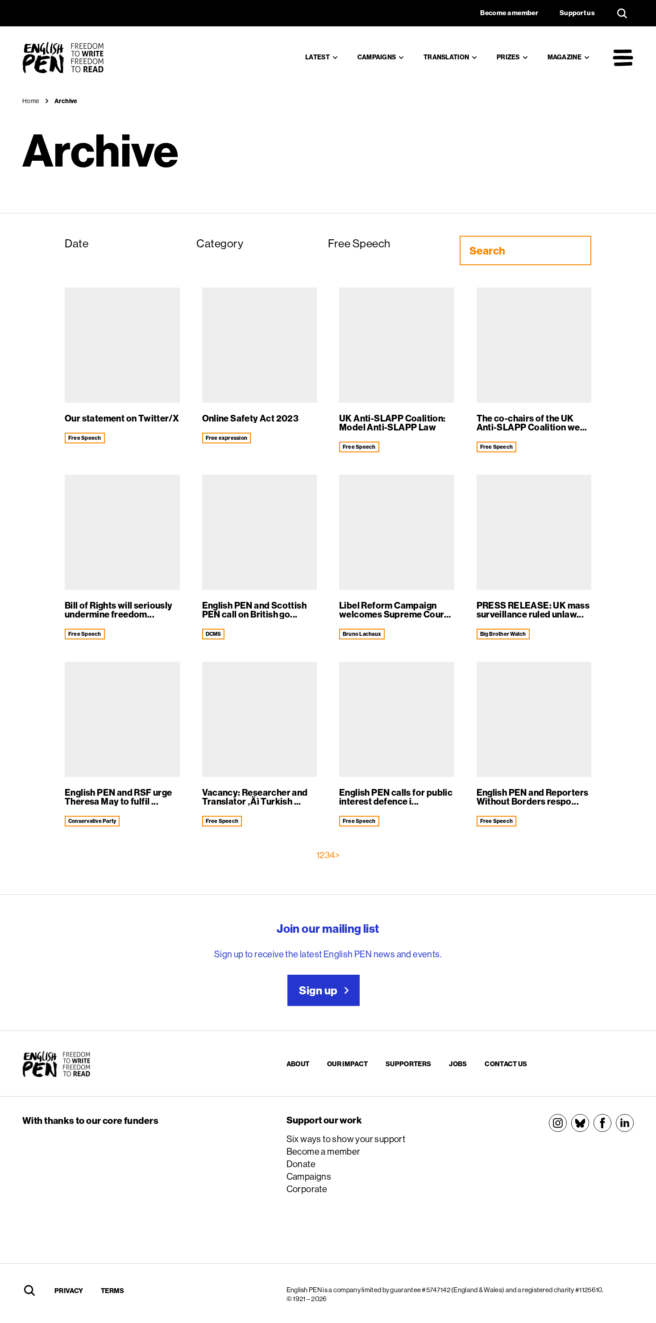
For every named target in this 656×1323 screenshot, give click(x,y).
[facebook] (602, 1123)
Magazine (564, 57)
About (298, 1064)
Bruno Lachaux (362, 633)
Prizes (508, 57)
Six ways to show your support (346, 1138)
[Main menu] (623, 57)
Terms (113, 1290)
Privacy (68, 1290)
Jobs (458, 1064)
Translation (446, 57)
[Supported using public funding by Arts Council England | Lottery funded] (135, 1151)
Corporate (307, 1188)
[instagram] (558, 1123)
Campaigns (376, 57)
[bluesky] (580, 1123)
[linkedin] (625, 1123)
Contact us (506, 1064)
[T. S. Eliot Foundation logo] (135, 1182)
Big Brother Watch (503, 633)
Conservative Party (92, 821)
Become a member (323, 1151)
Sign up (318, 990)
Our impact (347, 1064)
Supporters (408, 1064)
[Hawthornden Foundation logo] (141, 1218)
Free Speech (84, 437)
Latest (317, 57)
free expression (227, 437)
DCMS (213, 633)
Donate (301, 1163)
